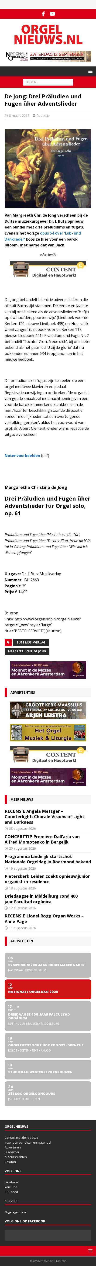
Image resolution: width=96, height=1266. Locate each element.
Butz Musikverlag (31, 642)
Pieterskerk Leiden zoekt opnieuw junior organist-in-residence (47, 878)
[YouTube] (52, 14)
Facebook (11, 1182)
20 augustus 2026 (22, 848)
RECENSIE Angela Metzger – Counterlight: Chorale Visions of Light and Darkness (44, 816)
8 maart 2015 (19, 115)
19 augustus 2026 (22, 868)
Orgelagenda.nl (16, 1212)
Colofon (10, 1162)
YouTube (11, 1187)
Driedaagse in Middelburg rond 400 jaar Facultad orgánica (41, 898)
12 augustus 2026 (22, 908)
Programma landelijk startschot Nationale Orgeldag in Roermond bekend (48, 859)
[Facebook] (43, 14)
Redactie (43, 115)
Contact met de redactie (21, 1137)
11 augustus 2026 (22, 928)
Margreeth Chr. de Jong (27, 651)
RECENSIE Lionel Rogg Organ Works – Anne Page (44, 918)
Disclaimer (12, 1152)
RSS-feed (11, 1192)
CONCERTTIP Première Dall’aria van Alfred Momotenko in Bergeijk (42, 839)
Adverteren (13, 1147)
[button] (89, 71)
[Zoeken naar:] (48, 82)
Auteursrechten (16, 1157)
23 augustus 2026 (22, 828)
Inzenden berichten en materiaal (28, 1142)
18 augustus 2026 (22, 888)
